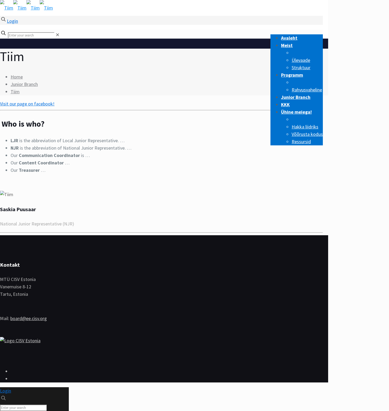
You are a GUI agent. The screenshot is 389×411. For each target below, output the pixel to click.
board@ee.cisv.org (28, 318)
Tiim (15, 92)
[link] (58, 35)
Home (17, 77)
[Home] (20, 341)
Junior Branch (24, 84)
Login (12, 21)
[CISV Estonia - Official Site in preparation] (26, 8)
